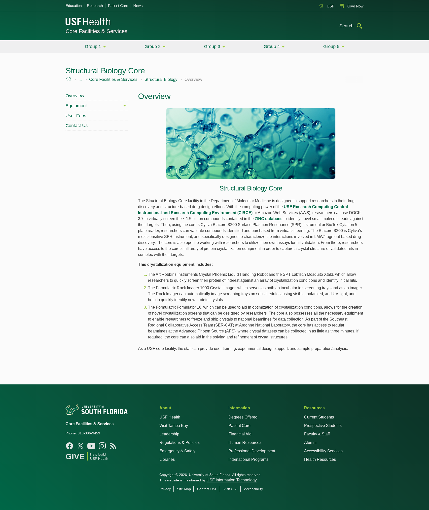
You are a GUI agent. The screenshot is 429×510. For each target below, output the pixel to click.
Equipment (76, 105)
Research (95, 5)
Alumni (310, 442)
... (80, 79)
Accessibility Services (323, 451)
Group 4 (272, 46)
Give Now (354, 6)
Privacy (165, 489)
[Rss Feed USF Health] (113, 446)
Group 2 (152, 46)
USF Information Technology (232, 480)
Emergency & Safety (177, 451)
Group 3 (212, 46)
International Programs (248, 459)
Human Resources (244, 442)
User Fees (76, 115)
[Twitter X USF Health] (80, 446)
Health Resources (320, 459)
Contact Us (77, 125)
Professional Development (251, 451)
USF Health (169, 417)
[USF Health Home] (88, 22)
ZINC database (269, 219)
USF (330, 6)
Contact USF (207, 489)
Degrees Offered (242, 417)
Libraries (167, 459)
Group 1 (93, 46)
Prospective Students (323, 425)
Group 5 (331, 46)
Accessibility (253, 489)
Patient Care (118, 5)
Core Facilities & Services (96, 31)
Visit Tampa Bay (173, 425)
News (138, 5)
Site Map (184, 489)
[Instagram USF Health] (102, 446)
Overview (75, 95)
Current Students (319, 417)
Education (74, 5)
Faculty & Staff (317, 434)
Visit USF (230, 489)
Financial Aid (239, 434)
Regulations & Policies (179, 442)
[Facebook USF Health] (69, 446)
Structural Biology (161, 79)
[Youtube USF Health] (91, 446)
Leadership (169, 434)
